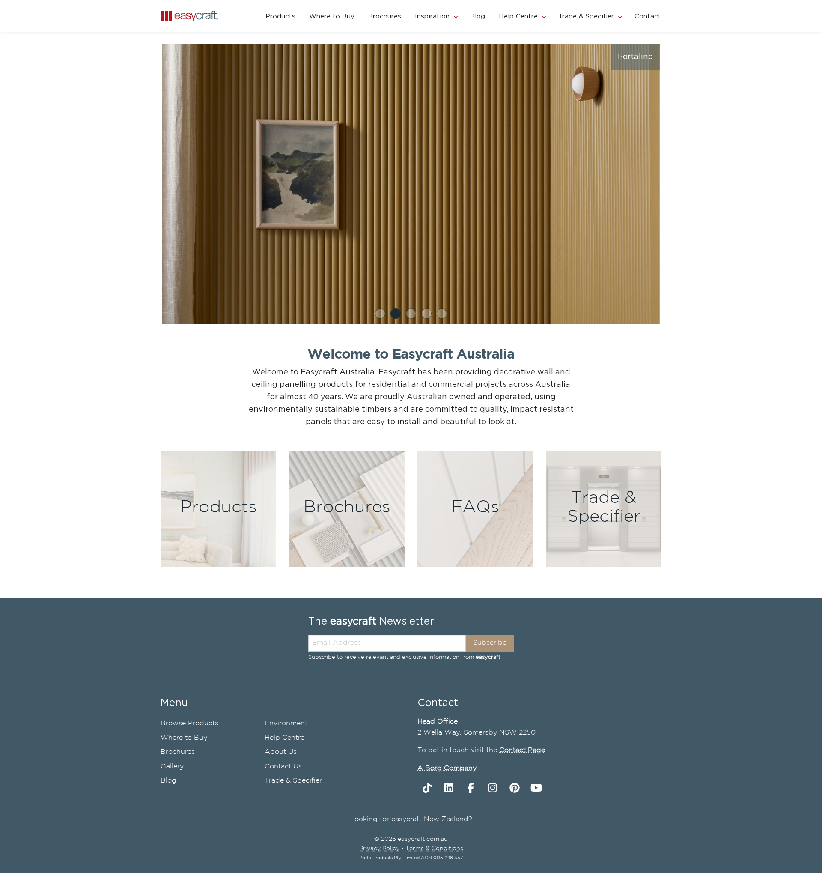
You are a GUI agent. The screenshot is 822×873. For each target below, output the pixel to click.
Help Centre (518, 16)
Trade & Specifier (586, 16)
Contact (647, 16)
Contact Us (283, 766)
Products (280, 16)
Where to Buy (331, 16)
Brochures (384, 16)
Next (672, 186)
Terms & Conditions (434, 848)
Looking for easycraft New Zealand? (411, 819)
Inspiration (432, 16)
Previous (149, 186)
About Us (281, 752)
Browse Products (189, 723)
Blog (477, 16)
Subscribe (489, 643)
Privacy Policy (379, 848)
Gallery (172, 766)
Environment (286, 723)
